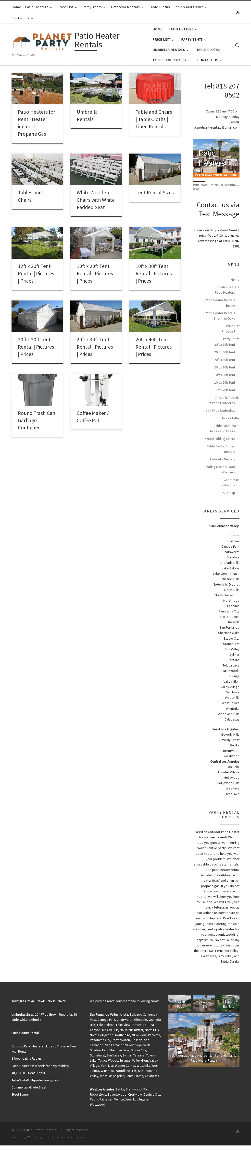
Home (235, 279)
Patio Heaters (229, 287)
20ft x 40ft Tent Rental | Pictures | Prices (154, 346)
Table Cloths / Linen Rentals (221, 449)
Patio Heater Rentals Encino (220, 303)
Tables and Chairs (226, 425)
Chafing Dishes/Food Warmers (219, 469)
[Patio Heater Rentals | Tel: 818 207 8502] (42, 40)
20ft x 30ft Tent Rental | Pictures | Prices (95, 346)
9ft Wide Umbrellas (221, 403)
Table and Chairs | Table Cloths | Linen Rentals (154, 119)
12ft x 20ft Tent (224, 390)
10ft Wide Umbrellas (220, 410)
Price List (232, 326)
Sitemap (229, 492)
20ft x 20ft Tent (224, 367)
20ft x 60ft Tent (224, 344)
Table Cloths (230, 418)
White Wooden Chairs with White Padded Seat (96, 200)
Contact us (231, 480)
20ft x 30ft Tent (224, 359)
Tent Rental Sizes (155, 192)
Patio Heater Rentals (40, 1130)
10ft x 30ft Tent (224, 375)
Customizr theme (71, 1137)
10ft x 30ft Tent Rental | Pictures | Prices (154, 273)
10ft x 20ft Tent (224, 382)
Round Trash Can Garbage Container (36, 420)
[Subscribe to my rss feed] (237, 12)
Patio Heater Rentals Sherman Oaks (220, 316)
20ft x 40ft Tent (224, 352)
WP (29, 1137)
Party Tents (231, 339)
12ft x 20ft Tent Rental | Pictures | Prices (36, 273)
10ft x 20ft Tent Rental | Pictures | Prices (95, 273)
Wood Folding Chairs (220, 438)
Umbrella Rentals (226, 397)
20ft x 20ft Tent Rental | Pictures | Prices (36, 346)
